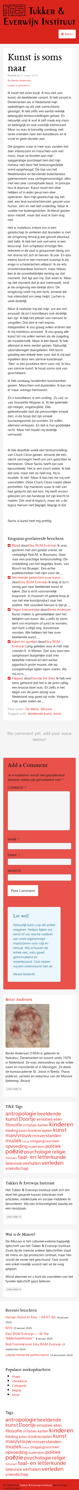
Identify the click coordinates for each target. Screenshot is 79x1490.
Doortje (27, 1119)
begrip (16, 1390)
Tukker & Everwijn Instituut (39, 15)
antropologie (20, 1113)
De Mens (32, 709)
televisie (13, 1163)
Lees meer (12, 1089)
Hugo (16, 1376)
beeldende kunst (40, 713)
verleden (53, 1162)
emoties (45, 1119)
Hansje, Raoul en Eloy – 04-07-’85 (30, 1317)
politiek (53, 1146)
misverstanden (46, 1135)
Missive (46, 709)
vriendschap (16, 1168)
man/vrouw (18, 1135)
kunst (57, 713)
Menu (69, 34)
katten (43, 1125)
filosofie (13, 1124)
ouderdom (36, 1146)
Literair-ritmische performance (27, 1354)
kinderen (61, 1124)
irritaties (30, 1125)
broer (16, 1394)
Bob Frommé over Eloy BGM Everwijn (33, 1344)
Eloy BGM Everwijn (42, 545)
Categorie (19, 1385)
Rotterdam (11, 1158)
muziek (13, 1140)
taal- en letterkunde (42, 1156)
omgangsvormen (44, 1141)
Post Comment (23, 890)
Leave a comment (18, 85)
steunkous (19, 1381)
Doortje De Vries (43, 678)
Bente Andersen (21, 80)
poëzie (14, 1151)
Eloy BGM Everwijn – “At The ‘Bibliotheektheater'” (27, 1335)
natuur (25, 1141)
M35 (9, 1327)
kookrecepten (40, 1130)
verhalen (32, 1163)
